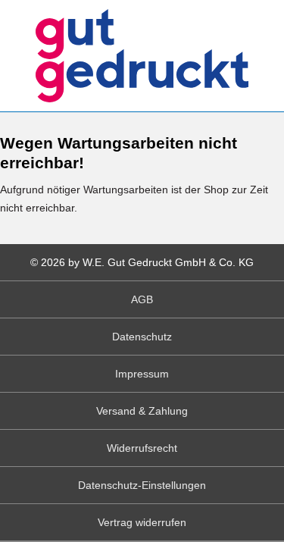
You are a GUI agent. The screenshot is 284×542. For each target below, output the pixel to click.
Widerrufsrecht (142, 448)
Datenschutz (142, 337)
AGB (142, 299)
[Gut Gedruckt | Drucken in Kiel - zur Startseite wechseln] (142, 55)
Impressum (142, 374)
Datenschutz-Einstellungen (142, 485)
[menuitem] (142, 299)
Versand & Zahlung (142, 411)
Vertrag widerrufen (142, 522)
